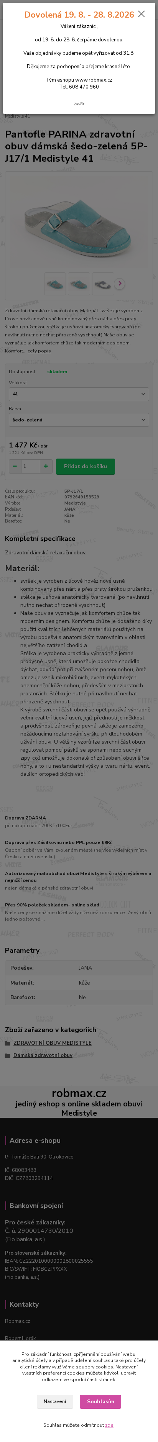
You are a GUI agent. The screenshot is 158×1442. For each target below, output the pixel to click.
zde (109, 1425)
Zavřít (79, 104)
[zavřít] (141, 14)
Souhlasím (100, 1401)
